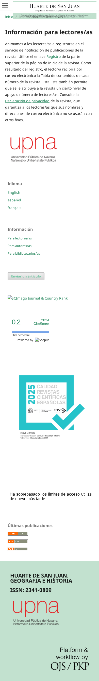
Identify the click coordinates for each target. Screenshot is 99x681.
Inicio (9, 16)
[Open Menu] (5, 5)
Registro (53, 56)
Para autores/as (19, 245)
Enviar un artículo (26, 276)
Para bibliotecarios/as (24, 253)
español (14, 200)
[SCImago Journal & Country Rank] (38, 298)
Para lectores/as (20, 238)
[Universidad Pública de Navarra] (34, 162)
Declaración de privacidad (27, 100)
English (14, 192)
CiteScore (41, 322)
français (14, 207)
